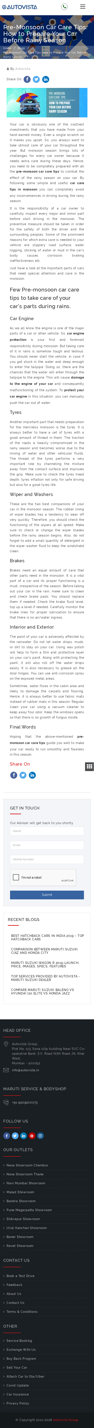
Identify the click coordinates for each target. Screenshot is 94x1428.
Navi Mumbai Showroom (26, 1183)
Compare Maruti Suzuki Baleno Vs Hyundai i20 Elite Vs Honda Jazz (42, 991)
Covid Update (18, 1385)
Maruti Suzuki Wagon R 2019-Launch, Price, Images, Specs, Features (45, 964)
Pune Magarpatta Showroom (29, 1210)
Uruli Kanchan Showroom (27, 1228)
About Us (14, 1294)
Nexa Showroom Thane (25, 1174)
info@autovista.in (25, 1070)
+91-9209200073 (25, 1102)
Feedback (14, 1285)
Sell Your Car (17, 1367)
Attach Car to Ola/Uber (25, 1376)
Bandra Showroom (21, 1201)
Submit (47, 895)
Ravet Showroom (20, 1246)
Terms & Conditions (22, 1311)
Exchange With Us (21, 1349)
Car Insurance (18, 1394)
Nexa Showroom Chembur (27, 1165)
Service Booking (19, 1340)
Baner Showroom (20, 1237)
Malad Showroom (20, 1192)
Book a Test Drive (21, 1276)
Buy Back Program (21, 1358)
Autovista (22, 68)
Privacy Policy (18, 1403)
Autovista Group (65, 1420)
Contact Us (15, 1303)
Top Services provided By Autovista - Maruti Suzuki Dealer (45, 978)
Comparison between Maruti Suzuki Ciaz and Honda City (44, 951)
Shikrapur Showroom (23, 1219)
